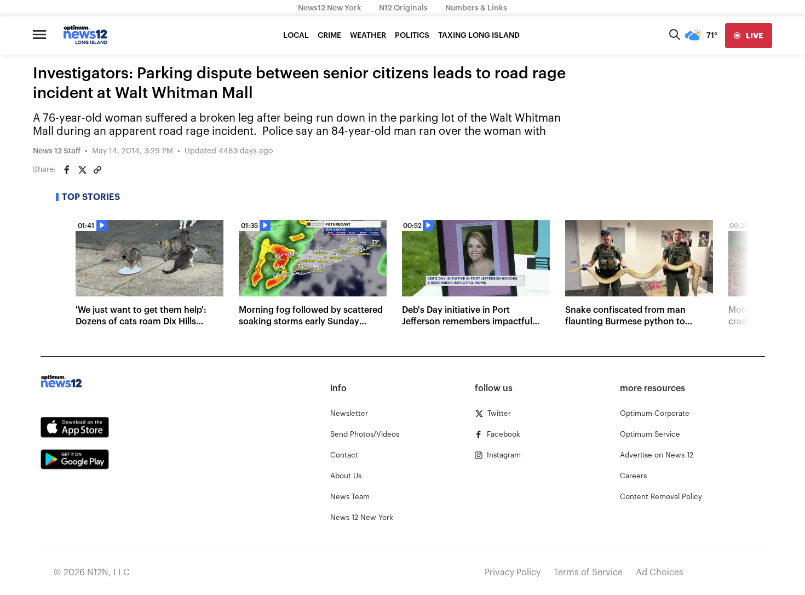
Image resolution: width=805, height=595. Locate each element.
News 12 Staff (57, 151)
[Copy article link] (97, 169)
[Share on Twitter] (82, 169)
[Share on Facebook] (66, 169)
